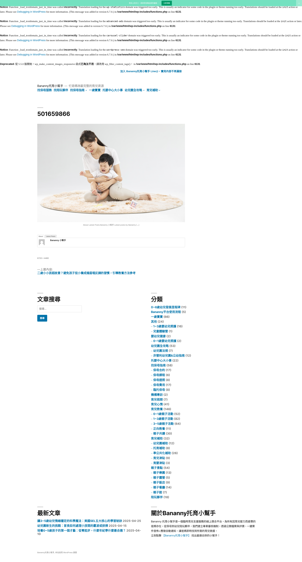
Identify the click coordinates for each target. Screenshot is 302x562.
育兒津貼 (159, 458)
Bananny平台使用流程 (166, 312)
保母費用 (159, 385)
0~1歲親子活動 (163, 414)
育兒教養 (157, 409)
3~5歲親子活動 (163, 423)
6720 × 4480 (43, 258)
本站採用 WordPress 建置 (66, 552)
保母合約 (159, 370)
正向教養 (159, 428)
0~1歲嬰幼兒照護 (164, 341)
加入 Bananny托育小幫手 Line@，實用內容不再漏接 (151, 71)
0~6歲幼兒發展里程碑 (165, 307)
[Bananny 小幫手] (43, 242)
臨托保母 (159, 389)
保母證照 (159, 380)
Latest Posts (50, 236)
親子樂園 (159, 472)
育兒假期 (157, 399)
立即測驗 (166, 3)
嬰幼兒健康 (158, 336)
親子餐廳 (159, 487)
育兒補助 (152, 90)
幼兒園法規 (160, 350)
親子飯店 (159, 482)
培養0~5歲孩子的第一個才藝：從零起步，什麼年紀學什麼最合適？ (81, 530)
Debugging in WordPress (31, 11)
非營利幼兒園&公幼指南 (169, 355)
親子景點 (157, 468)
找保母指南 (77, 90)
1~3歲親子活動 (163, 418)
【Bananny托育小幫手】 (176, 535)
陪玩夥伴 (157, 497)
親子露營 (159, 477)
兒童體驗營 (160, 331)
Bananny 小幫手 (58, 240)
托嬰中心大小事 (113, 90)
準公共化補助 (162, 453)
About (41, 236)
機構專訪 (157, 394)
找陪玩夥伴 (61, 90)
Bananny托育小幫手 (50, 86)
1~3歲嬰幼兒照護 (164, 326)
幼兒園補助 (160, 443)
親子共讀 (159, 433)
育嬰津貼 (159, 463)
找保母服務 (44, 90)
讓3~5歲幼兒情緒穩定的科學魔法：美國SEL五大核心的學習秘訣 (79, 521)
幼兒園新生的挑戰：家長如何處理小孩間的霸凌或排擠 (72, 525)
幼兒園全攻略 (133, 90)
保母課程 (159, 375)
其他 (154, 321)
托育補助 (159, 448)
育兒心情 (157, 404)
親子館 (157, 492)
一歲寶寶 (95, 90)
